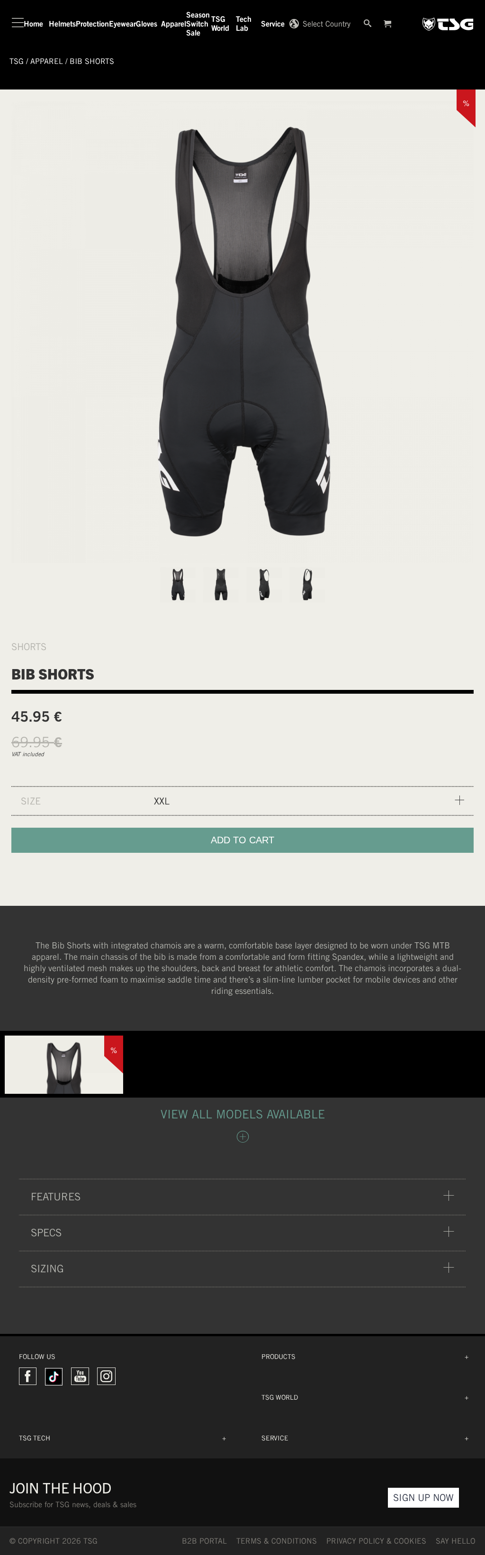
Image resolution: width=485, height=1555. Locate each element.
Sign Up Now (423, 1497)
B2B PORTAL (204, 1541)
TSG (16, 61)
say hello (456, 1541)
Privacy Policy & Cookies (376, 1541)
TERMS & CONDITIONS (276, 1541)
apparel (46, 61)
